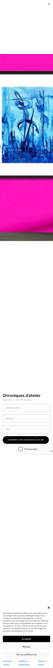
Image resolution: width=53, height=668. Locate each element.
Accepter (26, 639)
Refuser (26, 646)
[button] (48, 607)
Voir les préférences (26, 654)
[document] (26, 334)
